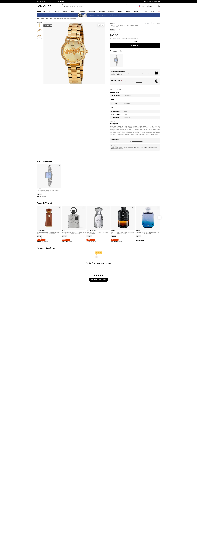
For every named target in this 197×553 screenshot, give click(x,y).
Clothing (128, 11)
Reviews (40, 248)
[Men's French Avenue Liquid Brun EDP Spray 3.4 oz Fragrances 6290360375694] (58, 207)
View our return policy (137, 141)
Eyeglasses (102, 11)
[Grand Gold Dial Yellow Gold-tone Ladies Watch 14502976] (102, 25)
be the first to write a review (98, 279)
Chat (149, 147)
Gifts (152, 11)
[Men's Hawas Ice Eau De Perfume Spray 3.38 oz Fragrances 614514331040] (158, 207)
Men (50, 11)
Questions (50, 248)
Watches (65, 11)
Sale (159, 11)
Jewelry (73, 11)
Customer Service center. (117, 148)
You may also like (116, 51)
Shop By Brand (41, 11)
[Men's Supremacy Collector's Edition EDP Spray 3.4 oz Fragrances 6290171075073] (83, 207)
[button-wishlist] (156, 6)
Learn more (119, 74)
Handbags (82, 11)
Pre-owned (144, 11)
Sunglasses (91, 11)
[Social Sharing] (99, 25)
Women (57, 11)
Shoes (136, 11)
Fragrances (111, 11)
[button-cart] (159, 6)
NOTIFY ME (135, 45)
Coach (47, 18)
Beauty (120, 11)
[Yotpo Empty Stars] (148, 23)
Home (38, 18)
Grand (51, 18)
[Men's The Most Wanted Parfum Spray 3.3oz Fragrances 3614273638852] (133, 207)
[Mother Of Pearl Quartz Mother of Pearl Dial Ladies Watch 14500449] (58, 165)
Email (145, 147)
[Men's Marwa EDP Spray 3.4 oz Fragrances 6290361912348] (108, 207)
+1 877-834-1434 (138, 147)
